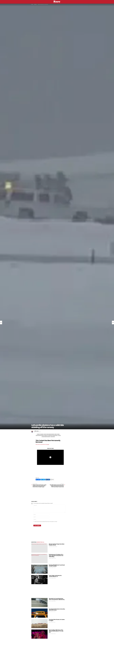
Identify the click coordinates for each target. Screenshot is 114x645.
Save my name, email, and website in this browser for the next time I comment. (46, 521)
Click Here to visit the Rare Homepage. (42, 444)
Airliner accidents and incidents (50, 434)
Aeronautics (41, 434)
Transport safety (53, 436)
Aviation (58, 434)
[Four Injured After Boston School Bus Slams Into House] (39, 613)
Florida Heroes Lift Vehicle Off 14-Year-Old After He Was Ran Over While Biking (56, 555)
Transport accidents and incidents (46, 436)
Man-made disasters (55, 435)
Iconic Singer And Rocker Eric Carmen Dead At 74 (55, 576)
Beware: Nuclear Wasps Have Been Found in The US (56, 544)
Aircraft (45, 434)
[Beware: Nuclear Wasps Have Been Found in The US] (39, 548)
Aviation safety (50, 435)
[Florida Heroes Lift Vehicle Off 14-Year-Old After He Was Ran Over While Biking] (39, 558)
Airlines (56, 434)
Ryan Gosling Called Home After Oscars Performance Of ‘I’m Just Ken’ (56, 631)
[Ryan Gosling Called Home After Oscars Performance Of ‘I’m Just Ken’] (39, 634)
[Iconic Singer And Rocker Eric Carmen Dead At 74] (39, 579)
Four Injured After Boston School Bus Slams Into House (57, 609)
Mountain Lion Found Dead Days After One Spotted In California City (57, 599)
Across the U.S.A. (40, 542)
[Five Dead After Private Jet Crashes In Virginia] (39, 623)
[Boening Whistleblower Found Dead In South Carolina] (39, 569)
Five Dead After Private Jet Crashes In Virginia (57, 620)
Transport (59, 435)
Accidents (38, 434)
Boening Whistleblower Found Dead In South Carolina (57, 565)
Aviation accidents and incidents (40, 435)
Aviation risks (46, 435)
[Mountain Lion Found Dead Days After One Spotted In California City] (39, 602)
